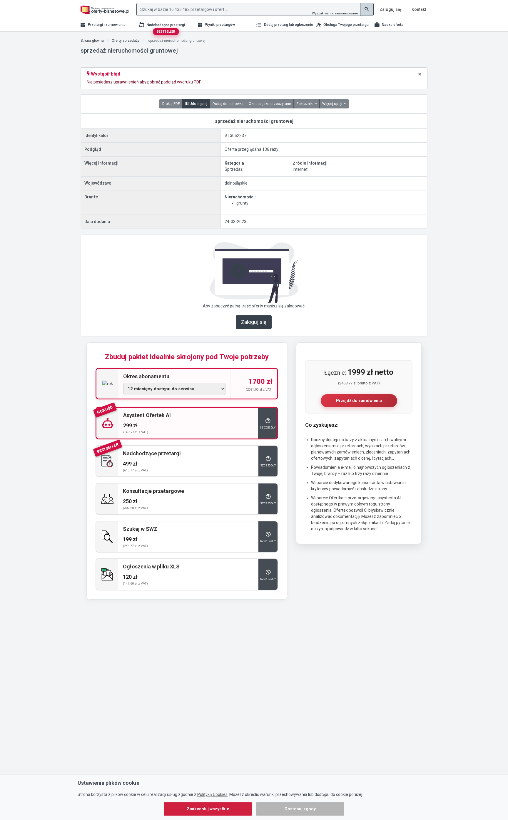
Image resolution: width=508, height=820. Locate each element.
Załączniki (305, 104)
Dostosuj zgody (300, 808)
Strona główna (92, 41)
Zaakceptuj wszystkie (208, 808)
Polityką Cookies (212, 794)
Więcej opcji (332, 104)
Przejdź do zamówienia (359, 400)
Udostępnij (198, 104)
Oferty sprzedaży (125, 41)
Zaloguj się (253, 322)
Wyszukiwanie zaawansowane (335, 13)
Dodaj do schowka (228, 104)
